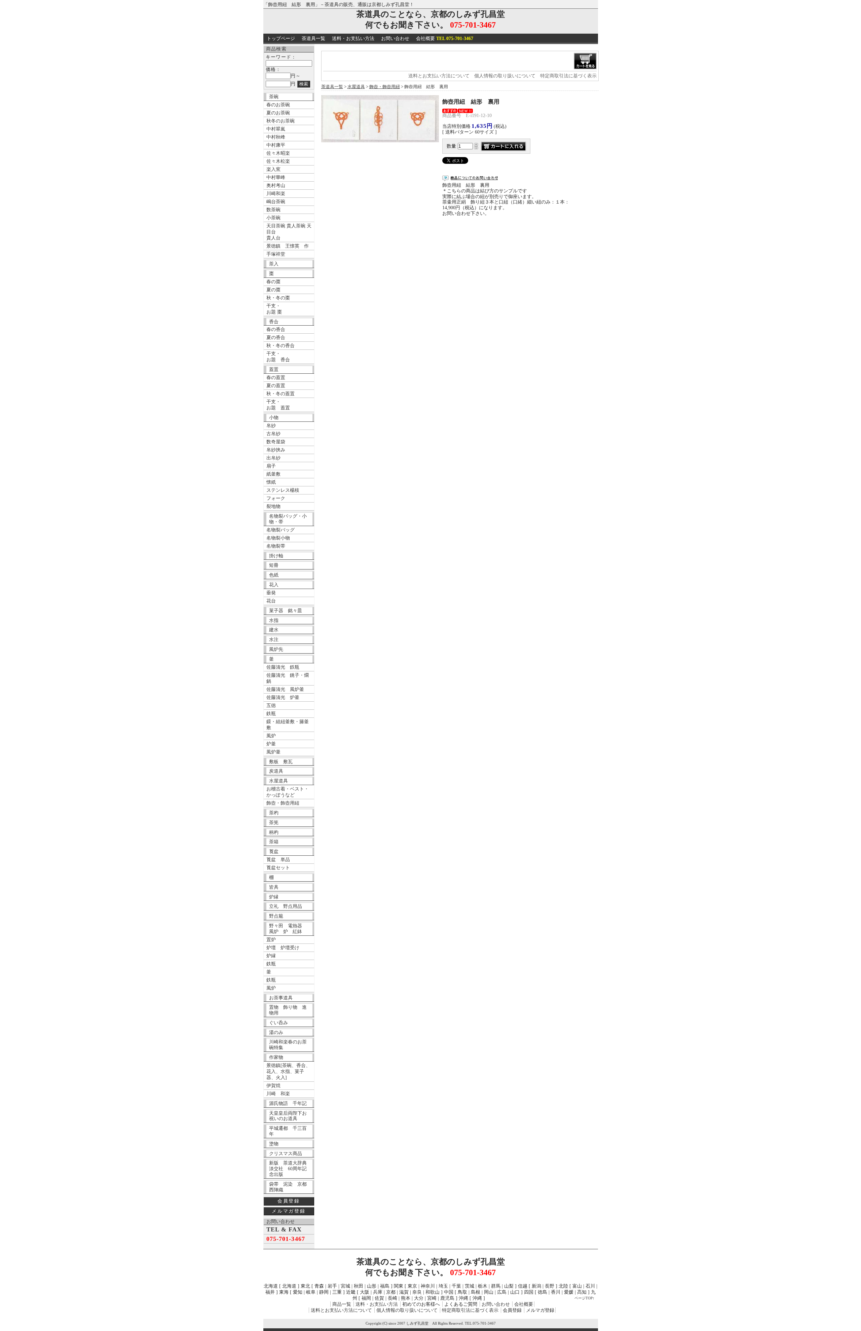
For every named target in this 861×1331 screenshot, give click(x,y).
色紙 (273, 575)
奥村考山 (275, 185)
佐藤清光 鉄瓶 (282, 667)
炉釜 (271, 743)
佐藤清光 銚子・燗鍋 (287, 678)
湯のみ (276, 1032)
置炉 (271, 939)
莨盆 (273, 851)
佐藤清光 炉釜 (282, 697)
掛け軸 (276, 555)
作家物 (276, 1057)
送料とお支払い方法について (439, 75)
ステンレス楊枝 (282, 490)
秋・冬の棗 (278, 297)
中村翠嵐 (275, 129)
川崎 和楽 (278, 1093)
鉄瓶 (271, 713)
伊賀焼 (273, 1085)
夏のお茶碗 (278, 112)
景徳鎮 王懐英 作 (287, 246)
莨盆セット (278, 867)
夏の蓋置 (275, 385)
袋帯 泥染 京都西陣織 (288, 1187)
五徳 (271, 705)
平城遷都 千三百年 (288, 1131)
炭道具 (276, 771)
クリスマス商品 (285, 1153)
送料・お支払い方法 (353, 38)
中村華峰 (275, 177)
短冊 (273, 565)
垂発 (271, 592)
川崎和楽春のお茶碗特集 (288, 1044)
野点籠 (276, 916)
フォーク (275, 498)
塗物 (273, 1143)
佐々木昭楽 (278, 153)
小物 (273, 417)
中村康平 (275, 145)
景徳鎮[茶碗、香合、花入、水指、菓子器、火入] (288, 1071)
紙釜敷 (273, 474)
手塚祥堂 (275, 254)
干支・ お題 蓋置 (278, 404)
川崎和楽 (275, 193)
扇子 (271, 466)
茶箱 (273, 841)
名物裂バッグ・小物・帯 (288, 519)
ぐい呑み (278, 1022)
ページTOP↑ (584, 1298)
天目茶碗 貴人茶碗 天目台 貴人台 (288, 232)
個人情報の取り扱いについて (504, 75)
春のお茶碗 (278, 104)
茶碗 (273, 96)
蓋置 (273, 369)
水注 (273, 639)
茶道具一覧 (313, 38)
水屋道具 (278, 780)
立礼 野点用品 (285, 906)
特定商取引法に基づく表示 (568, 75)
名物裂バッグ (280, 529)
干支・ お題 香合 (278, 356)
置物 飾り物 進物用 (288, 1010)
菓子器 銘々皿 (285, 610)
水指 (273, 620)
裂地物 (273, 506)
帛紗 (271, 425)
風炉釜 (273, 751)
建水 (273, 629)
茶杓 (273, 812)
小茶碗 (273, 217)
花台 (271, 600)
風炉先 (276, 649)
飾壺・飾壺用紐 (282, 803)
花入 (273, 584)
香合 (273, 321)
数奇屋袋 (275, 441)
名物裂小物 (278, 538)
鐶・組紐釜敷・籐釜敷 (287, 724)
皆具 (273, 887)
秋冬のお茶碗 (280, 120)
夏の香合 (275, 337)
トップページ (281, 38)
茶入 (273, 263)
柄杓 (273, 832)
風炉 (271, 735)
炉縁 (273, 896)
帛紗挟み (275, 449)
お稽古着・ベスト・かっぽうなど (287, 792)
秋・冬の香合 (280, 345)
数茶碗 (273, 209)
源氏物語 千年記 (288, 1103)
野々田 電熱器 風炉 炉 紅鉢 (288, 928)
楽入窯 (273, 169)
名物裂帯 (275, 546)
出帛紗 (273, 457)
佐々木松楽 (278, 161)
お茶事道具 (281, 997)
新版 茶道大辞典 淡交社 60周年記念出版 (290, 1168)
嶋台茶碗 (275, 201)
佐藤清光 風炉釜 (285, 689)
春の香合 (275, 329)
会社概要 (444, 38)
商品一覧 (341, 1304)
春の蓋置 (275, 377)
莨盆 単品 (278, 859)
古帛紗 (273, 433)
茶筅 (273, 822)
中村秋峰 (275, 137)
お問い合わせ (395, 38)
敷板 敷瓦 (281, 761)
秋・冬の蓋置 (280, 393)
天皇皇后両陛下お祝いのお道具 (288, 1116)
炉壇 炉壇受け (282, 947)
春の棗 (273, 281)
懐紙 (271, 482)
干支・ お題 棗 (274, 309)
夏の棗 (273, 289)
